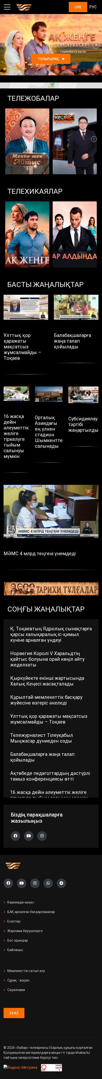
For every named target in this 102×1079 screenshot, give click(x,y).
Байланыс (15, 950)
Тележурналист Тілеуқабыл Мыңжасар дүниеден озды (41, 738)
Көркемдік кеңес (20, 902)
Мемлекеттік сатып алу (26, 971)
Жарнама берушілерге (25, 931)
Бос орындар (17, 940)
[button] (6, 45)
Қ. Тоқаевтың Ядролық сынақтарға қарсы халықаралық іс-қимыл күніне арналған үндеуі (51, 634)
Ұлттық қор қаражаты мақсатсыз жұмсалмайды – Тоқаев (48, 719)
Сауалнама (16, 990)
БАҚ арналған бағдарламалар (31, 912)
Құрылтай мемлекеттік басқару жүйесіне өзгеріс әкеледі (46, 700)
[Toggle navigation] (7, 7)
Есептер (13, 921)
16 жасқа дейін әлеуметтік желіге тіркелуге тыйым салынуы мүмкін (49, 795)
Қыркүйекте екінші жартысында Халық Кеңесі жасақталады (47, 681)
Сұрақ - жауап (18, 980)
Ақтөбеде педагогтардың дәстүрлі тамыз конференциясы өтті (50, 776)
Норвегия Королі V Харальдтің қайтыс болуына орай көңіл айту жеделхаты (47, 659)
